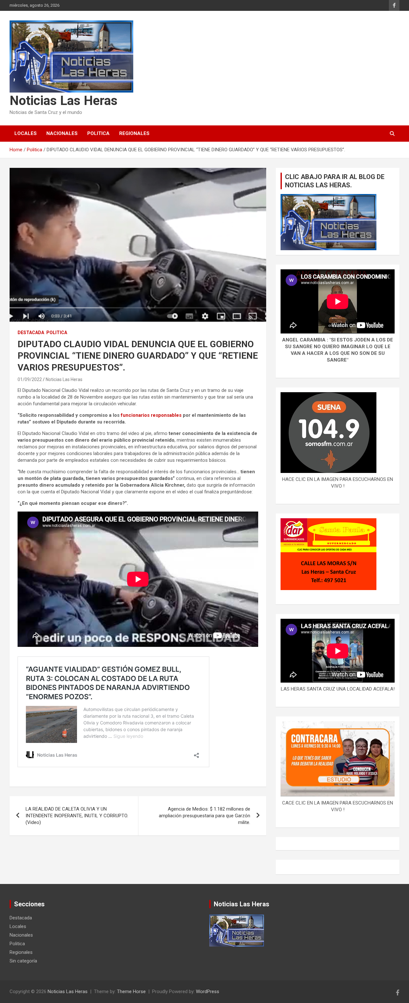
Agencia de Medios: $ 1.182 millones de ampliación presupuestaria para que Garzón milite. (204, 815)
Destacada (31, 332)
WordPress (207, 991)
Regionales (134, 133)
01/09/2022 (30, 379)
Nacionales (62, 133)
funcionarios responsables (152, 415)
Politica (98, 133)
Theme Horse (131, 991)
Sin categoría (23, 961)
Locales (25, 133)
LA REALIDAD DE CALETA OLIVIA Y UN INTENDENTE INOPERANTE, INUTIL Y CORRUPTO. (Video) (77, 815)
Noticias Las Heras (64, 100)
